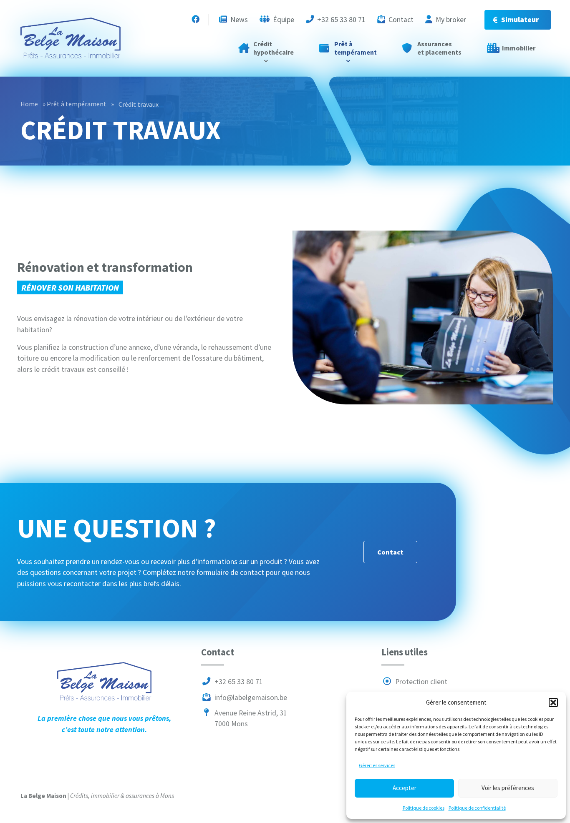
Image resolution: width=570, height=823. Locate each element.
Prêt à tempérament (355, 48)
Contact (400, 19)
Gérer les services (377, 765)
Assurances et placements (439, 48)
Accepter (404, 788)
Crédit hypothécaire (273, 48)
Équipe (282, 19)
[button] (553, 702)
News (238, 19)
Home (29, 104)
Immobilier (518, 48)
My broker (450, 19)
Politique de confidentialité (477, 808)
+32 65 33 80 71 (340, 19)
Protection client (420, 682)
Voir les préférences (508, 788)
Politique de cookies (423, 808)
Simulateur (520, 19)
